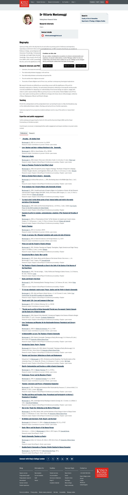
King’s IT (56, 481)
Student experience (26, 486)
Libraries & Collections (56, 478)
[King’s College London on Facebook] (48, 459)
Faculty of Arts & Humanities (90, 18)
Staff (97, 2)
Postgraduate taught (26, 476)
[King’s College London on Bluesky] (72, 459)
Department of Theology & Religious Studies (93, 21)
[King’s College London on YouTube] (67, 459)
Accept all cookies (81, 65)
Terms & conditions (24, 492)
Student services (56, 473)
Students (92, 2)
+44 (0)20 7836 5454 (85, 473)
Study (33, 2)
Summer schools (26, 483)
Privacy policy (34, 492)
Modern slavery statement (45, 492)
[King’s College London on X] (53, 459)
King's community (71, 486)
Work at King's (71, 483)
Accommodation (56, 476)
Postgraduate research (26, 478)
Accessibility (62, 492)
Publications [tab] (23, 133)
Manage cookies (71, 492)
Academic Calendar (56, 483)
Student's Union (71, 478)
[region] (64, 60)
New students (41, 473)
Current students (41, 476)
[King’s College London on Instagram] (57, 459)
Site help (56, 492)
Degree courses (26, 473)
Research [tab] (32, 133)
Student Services (42, 2)
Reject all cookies (69, 65)
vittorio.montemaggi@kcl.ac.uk (53, 36)
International (26, 481)
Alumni (102, 2)
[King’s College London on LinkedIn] (62, 459)
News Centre (71, 473)
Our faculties (66, 2)
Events (71, 476)
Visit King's (71, 481)
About (74, 2)
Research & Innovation (54, 2)
